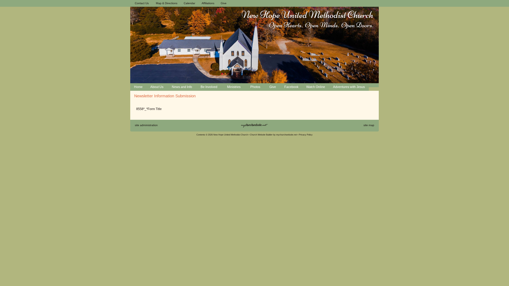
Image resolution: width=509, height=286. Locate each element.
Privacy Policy (306, 134)
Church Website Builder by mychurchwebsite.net (273, 134)
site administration (146, 125)
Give (222, 3)
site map (368, 125)
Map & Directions (165, 3)
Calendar (188, 3)
